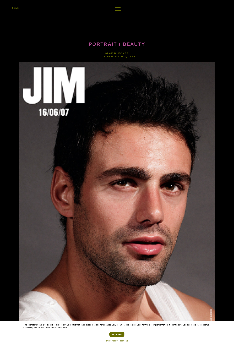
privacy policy (112, 341)
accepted (117, 334)
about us (124, 341)
